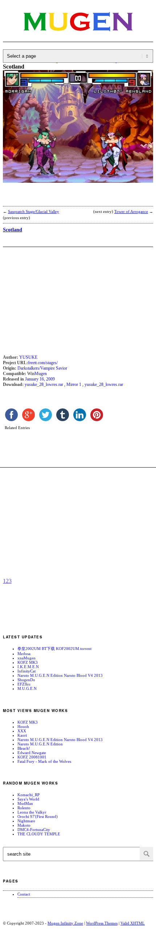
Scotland (12, 230)
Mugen (40, 373)
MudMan (25, 803)
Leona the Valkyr (31, 812)
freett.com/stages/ (43, 362)
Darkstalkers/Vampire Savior (42, 368)
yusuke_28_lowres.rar (44, 384)
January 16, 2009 (40, 379)
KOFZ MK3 (27, 662)
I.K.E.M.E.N (28, 667)
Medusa (23, 653)
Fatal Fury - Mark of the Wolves (44, 761)
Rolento (23, 808)
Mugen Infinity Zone (65, 923)
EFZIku (23, 684)
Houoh (23, 726)
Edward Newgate (31, 752)
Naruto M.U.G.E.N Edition (40, 744)
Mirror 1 (73, 384)
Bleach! (23, 748)
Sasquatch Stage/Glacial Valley (33, 211)
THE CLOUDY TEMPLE (38, 834)
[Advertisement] (61, 199)
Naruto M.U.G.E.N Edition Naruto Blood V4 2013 (60, 675)
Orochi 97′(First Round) (37, 816)
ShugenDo (26, 680)
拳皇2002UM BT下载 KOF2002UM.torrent (54, 648)
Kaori (22, 735)
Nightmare (26, 821)
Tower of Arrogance (131, 211)
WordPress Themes (102, 923)
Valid (132, 923)
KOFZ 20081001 (31, 757)
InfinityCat (26, 671)
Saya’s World (28, 799)
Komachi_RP (28, 795)
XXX (21, 731)
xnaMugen (26, 658)
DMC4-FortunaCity (33, 829)
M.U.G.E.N (27, 688)
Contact (23, 894)
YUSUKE (28, 357)
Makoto (23, 825)
